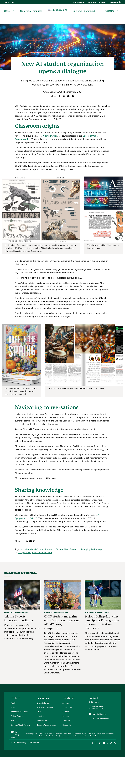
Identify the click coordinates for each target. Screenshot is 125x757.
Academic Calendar (45, 707)
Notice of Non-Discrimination (48, 736)
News (39, 711)
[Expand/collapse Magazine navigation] (116, 11)
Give (13, 707)
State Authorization (81, 736)
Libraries (40, 716)
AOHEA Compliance (45, 734)
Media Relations (97, 2)
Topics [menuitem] (7, 11)
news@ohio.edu (99, 714)
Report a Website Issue (46, 725)
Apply (13, 703)
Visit (12, 720)
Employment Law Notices (63, 734)
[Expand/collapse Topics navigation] (13, 11)
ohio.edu (9, 2)
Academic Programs (19, 711)
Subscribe (78, 2)
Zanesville (66, 725)
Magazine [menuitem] (109, 11)
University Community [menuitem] (84, 11)
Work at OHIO (42, 720)
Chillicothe (67, 707)
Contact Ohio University (99, 718)
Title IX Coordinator (96, 736)
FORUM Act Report (80, 734)
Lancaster (66, 716)
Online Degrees (17, 716)
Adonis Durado (50, 135)
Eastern (65, 711)
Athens (65, 703)
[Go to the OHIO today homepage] (57, 11)
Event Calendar (43, 703)
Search (114, 2)
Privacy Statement (67, 736)
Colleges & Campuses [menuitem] (31, 11)
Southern (66, 720)
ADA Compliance (31, 734)
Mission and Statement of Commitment (101, 734)
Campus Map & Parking (20, 725)
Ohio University (21, 743)
